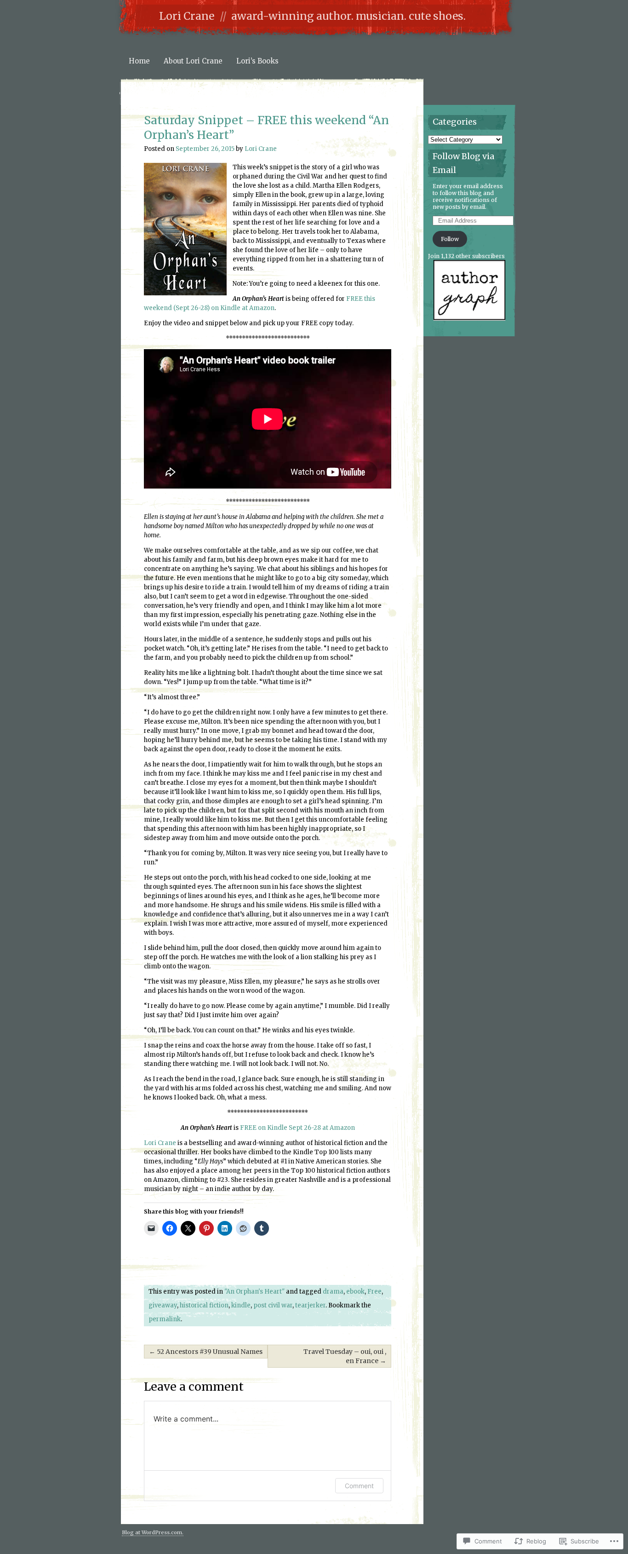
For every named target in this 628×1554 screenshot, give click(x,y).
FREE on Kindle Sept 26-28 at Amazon (297, 1128)
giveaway (162, 1305)
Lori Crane (186, 16)
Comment (359, 1486)
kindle (241, 1305)
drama (333, 1291)
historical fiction (204, 1305)
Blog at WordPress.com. (152, 1532)
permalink (164, 1319)
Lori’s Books (257, 61)
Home (139, 61)
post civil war (272, 1305)
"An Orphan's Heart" (254, 1291)
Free (374, 1291)
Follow (450, 239)
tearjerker (310, 1305)
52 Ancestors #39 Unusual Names (206, 1351)
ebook (355, 1291)
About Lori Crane (193, 61)
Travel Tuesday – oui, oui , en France (344, 1356)
